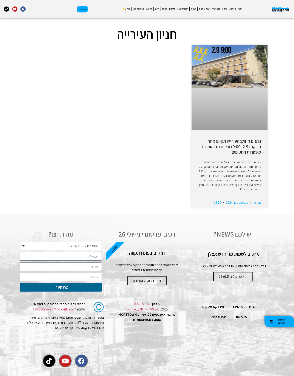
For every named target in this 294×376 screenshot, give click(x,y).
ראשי (240, 9)
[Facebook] (23, 9)
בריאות (149, 9)
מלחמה (232, 9)
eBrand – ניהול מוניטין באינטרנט (53, 309)
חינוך (157, 9)
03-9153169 (142, 304)
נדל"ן (224, 9)
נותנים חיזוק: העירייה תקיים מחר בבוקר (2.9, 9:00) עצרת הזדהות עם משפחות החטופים (231, 146)
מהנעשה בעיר (138, 9)
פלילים (172, 9)
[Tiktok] (6, 9)
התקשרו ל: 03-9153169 (233, 277)
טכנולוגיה (216, 9)
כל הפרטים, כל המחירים (147, 281)
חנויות (193, 9)
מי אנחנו (241, 316)
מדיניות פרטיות (244, 306)
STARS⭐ (126, 9)
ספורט (164, 9)
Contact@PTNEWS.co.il (143, 309)
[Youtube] (14, 9)
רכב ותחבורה (182, 9)
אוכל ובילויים (204, 9)
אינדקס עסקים (213, 306)
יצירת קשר (218, 316)
